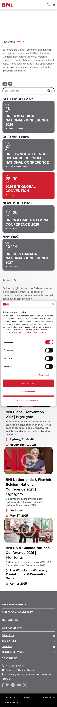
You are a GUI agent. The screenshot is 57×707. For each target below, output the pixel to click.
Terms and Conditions (49, 697)
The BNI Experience (14, 604)
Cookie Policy (10, 697)
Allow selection (28, 392)
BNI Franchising (12, 627)
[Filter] (4, 84)
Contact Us (9, 658)
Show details (44, 375)
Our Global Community (17, 612)
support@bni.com (21, 670)
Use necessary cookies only (28, 400)
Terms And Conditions (36, 333)
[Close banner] (53, 304)
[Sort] (10, 84)
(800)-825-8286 (16, 665)
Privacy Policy (18, 333)
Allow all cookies (29, 383)
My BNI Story (10, 620)
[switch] (49, 350)
